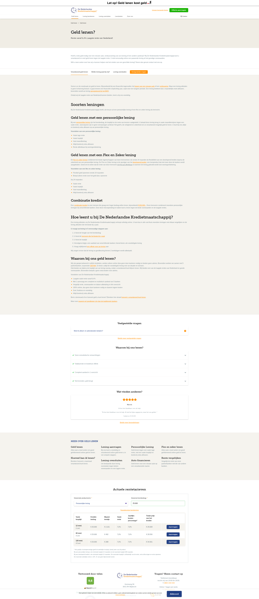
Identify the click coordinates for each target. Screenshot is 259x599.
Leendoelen (119, 16)
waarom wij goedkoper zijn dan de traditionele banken (97, 301)
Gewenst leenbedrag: (139, 498)
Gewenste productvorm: (83, 498)
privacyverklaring (120, 595)
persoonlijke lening (83, 122)
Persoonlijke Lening (142, 447)
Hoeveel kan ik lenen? (83, 458)
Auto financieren (140, 460)
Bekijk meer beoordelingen (129, 422)
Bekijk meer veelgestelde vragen (129, 338)
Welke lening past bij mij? (100, 72)
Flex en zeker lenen (172, 447)
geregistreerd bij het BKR (100, 91)
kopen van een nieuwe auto (145, 86)
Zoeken (184, 16)
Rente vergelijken (171, 458)
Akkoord (174, 594)
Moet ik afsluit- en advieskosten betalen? (88, 331)
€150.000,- (142, 205)
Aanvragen (173, 527)
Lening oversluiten (105, 16)
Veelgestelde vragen (138, 72)
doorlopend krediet (139, 162)
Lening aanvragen (111, 447)
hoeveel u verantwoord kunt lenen (133, 297)
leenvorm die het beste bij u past (93, 236)
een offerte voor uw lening (96, 246)
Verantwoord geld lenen (79, 72)
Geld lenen (74, 16)
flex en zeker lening (80, 160)
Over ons (130, 16)
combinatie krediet (80, 205)
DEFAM (93, 266)
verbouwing (164, 86)
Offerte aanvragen (178, 10)
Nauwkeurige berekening (129, 510)
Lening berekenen (88, 16)
